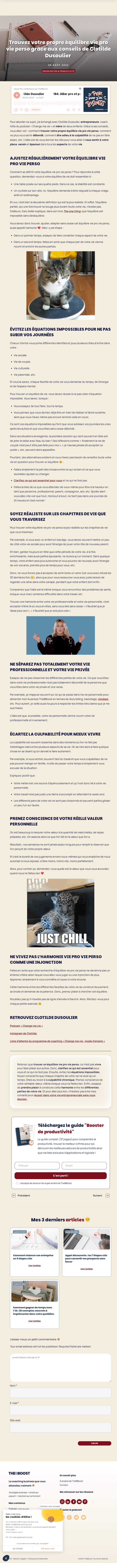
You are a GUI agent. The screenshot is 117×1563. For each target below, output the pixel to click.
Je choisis (18, 1548)
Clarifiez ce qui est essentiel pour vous (38, 480)
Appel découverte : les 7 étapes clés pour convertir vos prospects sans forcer (86, 1252)
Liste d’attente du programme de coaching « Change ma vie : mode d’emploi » (57, 1041)
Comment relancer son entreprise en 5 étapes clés (34, 1252)
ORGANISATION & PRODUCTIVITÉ (58, 71)
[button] (6, 1558)
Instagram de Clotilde (23, 1033)
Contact (64, 1484)
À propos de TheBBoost (71, 1480)
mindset (103, 699)
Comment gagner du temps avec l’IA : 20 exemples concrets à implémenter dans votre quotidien (34, 1304)
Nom (13, 1385)
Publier (94, 1443)
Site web (15, 1420)
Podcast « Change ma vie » (26, 1025)
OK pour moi (48, 1548)
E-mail (14, 1403)
